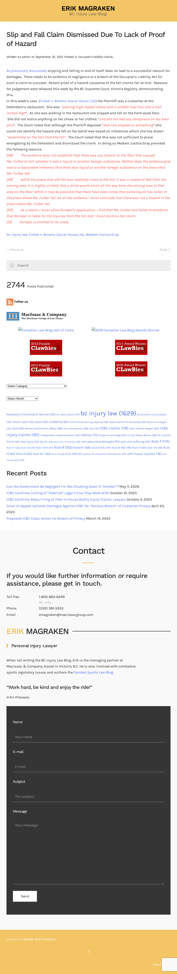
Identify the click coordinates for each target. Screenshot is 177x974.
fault (18, 428)
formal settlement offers (44, 428)
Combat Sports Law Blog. (94, 672)
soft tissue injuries (144, 454)
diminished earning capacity (89, 422)
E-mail (18, 752)
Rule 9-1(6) (121, 447)
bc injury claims (68, 414)
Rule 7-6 (28, 447)
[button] (88, 952)
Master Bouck (146, 435)
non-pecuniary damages (100, 441)
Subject (19, 782)
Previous (17, 250)
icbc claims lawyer (144, 428)
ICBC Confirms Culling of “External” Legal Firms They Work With (57, 493)
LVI (131, 435)
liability (89, 435)
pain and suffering (135, 441)
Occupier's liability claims (95, 57)
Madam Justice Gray (102, 234)
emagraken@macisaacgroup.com (66, 615)
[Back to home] (88, 11)
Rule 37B (73, 453)
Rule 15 (58, 454)
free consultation (75, 428)
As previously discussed (26, 71)
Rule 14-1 (42, 454)
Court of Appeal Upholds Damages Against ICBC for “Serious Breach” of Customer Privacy (78, 506)
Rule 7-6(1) (44, 447)
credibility (59, 422)
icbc (94, 428)
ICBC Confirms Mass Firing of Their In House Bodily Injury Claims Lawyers (66, 499)
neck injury (29, 441)
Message (20, 811)
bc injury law (16, 234)
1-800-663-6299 (52, 597)
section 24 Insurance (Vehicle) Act (104, 453)
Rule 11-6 (155, 447)
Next (163, 250)
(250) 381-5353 (51, 608)
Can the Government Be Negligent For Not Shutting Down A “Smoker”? (62, 486)
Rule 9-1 (82, 447)
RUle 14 (24, 454)
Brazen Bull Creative (39, 939)
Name (18, 722)
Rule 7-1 (13, 447)
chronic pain (23, 422)
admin (26, 57)
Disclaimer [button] (162, 964)
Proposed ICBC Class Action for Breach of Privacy (45, 518)
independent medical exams (60, 435)
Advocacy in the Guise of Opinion (31, 414)
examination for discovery (127, 422)
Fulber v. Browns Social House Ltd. (67, 101)
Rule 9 (63, 447)
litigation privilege (112, 435)
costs (41, 422)
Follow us (20, 302)
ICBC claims (114, 428)
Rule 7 (160, 441)
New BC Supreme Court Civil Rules (60, 441)
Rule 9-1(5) (101, 447)
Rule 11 (139, 447)
